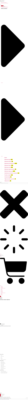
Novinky (2, 291)
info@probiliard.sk (2, 1)
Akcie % (2, 287)
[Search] (0, 254)
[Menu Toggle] (0, 4)
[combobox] (14, 183)
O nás (1, 293)
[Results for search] (14, 239)
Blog (1, 289)
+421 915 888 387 (2, 0)
